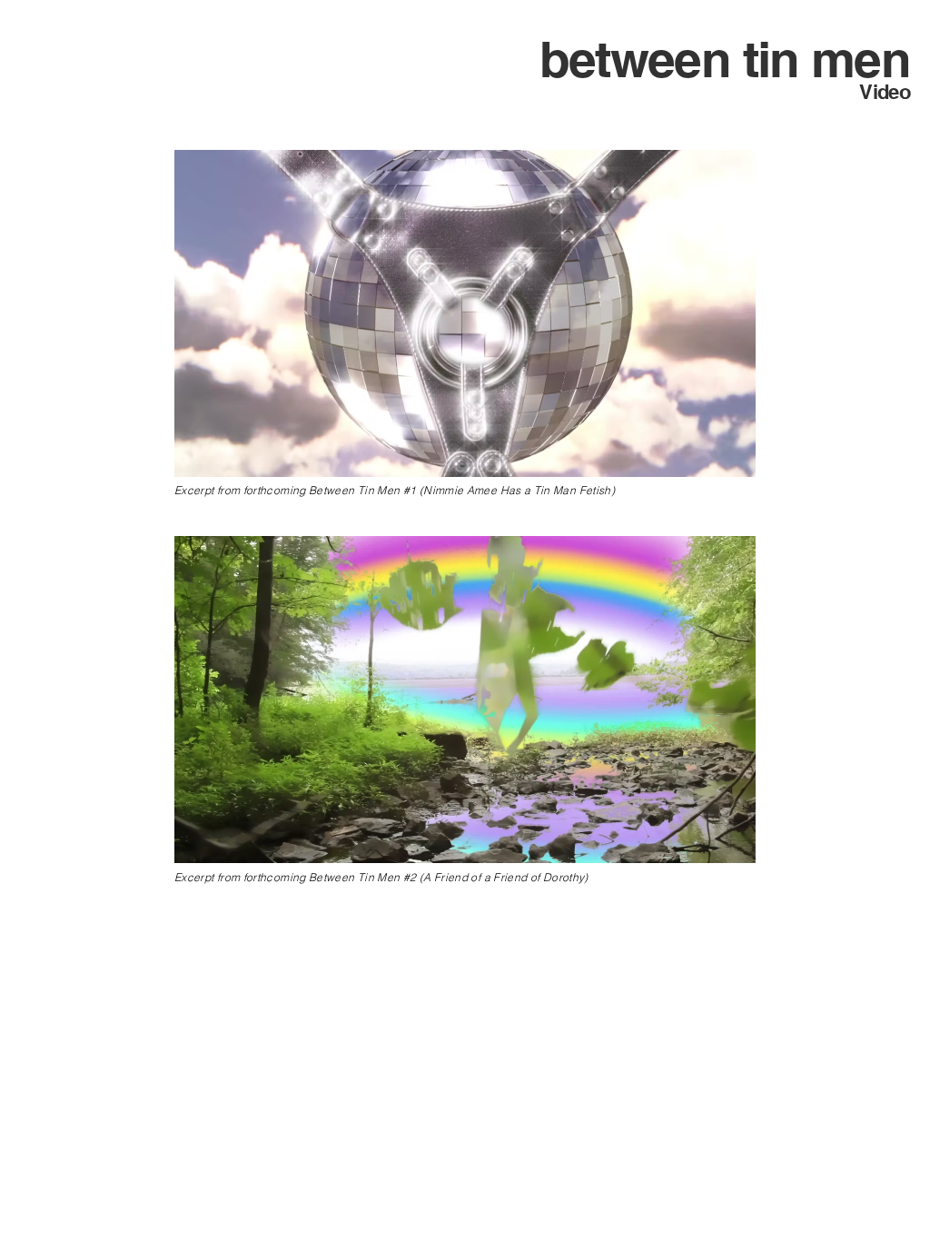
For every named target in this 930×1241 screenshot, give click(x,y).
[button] (732, 457)
